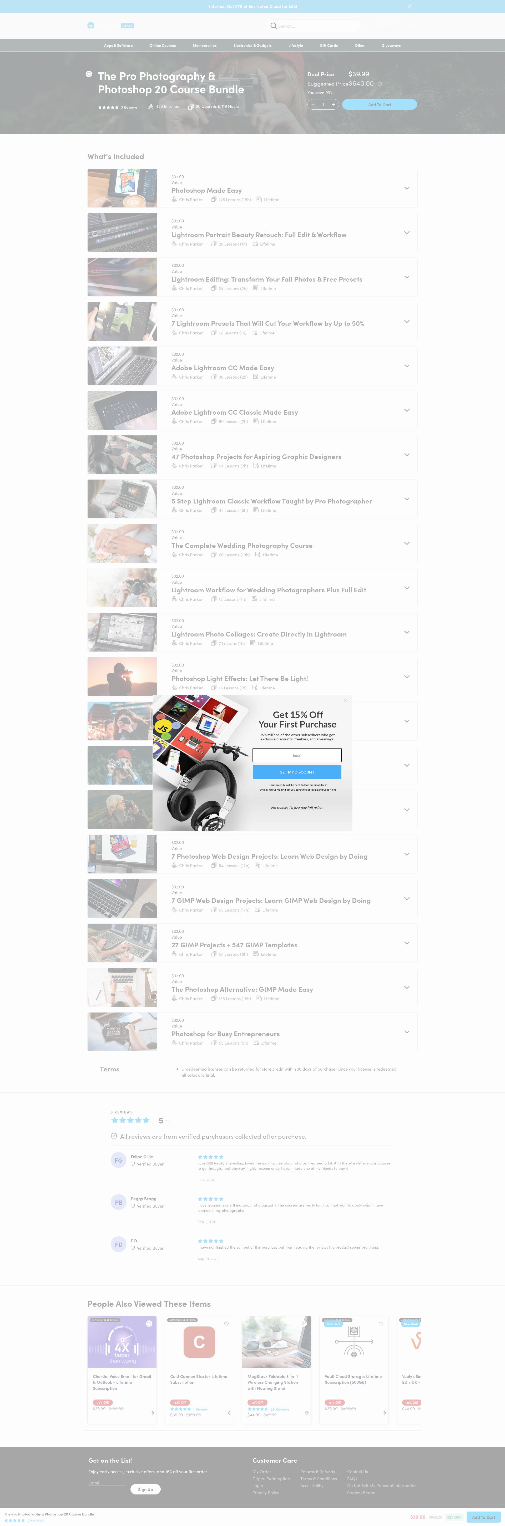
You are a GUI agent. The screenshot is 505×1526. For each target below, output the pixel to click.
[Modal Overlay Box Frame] (253, 763)
